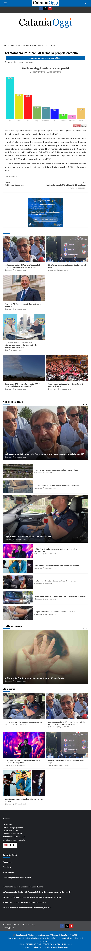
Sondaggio (13, 176)
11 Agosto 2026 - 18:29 (20, 389)
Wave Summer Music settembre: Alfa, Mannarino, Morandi (56, 565)
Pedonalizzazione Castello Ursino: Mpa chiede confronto (56, 485)
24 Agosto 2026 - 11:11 (50, 614)
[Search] (85, 3)
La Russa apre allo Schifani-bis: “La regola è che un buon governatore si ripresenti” (22, 266)
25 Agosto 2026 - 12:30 (50, 583)
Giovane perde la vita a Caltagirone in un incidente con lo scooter (60, 596)
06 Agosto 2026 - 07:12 (65, 389)
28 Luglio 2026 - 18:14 (21, 681)
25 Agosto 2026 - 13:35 (50, 473)
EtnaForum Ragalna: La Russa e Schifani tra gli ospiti (30, 454)
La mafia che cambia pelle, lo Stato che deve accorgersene (33, 678)
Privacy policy (8, 872)
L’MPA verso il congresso (14, 183)
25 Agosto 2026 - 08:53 (20, 309)
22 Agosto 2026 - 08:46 (16, 350)
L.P (7, 350)
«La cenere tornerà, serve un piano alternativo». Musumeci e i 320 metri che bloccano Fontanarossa (21, 345)
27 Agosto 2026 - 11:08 (20, 539)
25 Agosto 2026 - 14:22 (50, 568)
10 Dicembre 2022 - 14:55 (24, 62)
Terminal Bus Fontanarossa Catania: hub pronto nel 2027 (56, 470)
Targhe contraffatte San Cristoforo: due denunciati (54, 612)
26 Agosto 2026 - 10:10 (50, 554)
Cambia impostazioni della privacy (17, 877)
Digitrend (44, 941)
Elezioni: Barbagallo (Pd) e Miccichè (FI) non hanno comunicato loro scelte (66, 185)
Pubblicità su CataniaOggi (24, 924)
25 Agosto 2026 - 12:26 (50, 599)
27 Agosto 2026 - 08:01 (20, 270)
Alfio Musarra (53, 389)
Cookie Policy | (29, 947)
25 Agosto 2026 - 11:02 (50, 488)
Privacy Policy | (42, 947)
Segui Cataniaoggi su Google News (45, 58)
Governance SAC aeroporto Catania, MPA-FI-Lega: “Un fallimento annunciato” (23, 385)
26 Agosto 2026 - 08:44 (63, 270)
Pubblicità (7, 867)
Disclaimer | (54, 947)
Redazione (10, 62)
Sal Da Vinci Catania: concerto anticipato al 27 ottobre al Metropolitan (22, 761)
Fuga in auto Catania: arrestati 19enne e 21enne (28, 536)
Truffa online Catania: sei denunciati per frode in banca (55, 581)
